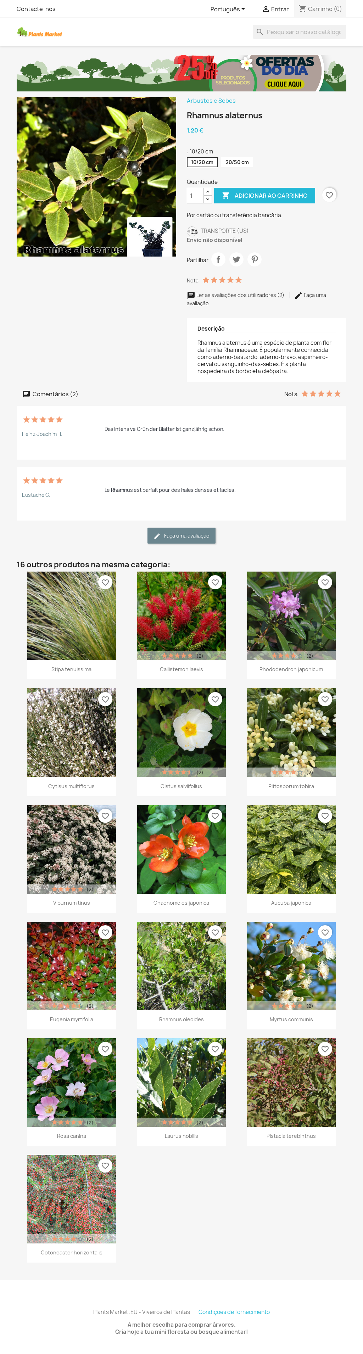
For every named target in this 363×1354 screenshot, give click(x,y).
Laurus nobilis (181, 1136)
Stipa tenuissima (71, 669)
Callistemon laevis (181, 669)
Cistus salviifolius (181, 786)
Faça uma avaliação (186, 535)
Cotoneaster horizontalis (71, 1252)
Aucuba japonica (291, 902)
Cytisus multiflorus (71, 786)
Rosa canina (71, 1136)
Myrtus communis (291, 1019)
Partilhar (218, 259)
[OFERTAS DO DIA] (181, 73)
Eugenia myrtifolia (71, 1019)
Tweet (236, 259)
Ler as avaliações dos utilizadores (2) (240, 295)
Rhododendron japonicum (291, 669)
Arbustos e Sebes (211, 101)
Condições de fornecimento (234, 1312)
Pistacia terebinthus (291, 1136)
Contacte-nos (36, 9)
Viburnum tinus (71, 902)
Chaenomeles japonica (181, 902)
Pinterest (254, 259)
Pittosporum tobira (291, 786)
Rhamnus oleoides (181, 1019)
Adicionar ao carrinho (265, 195)
